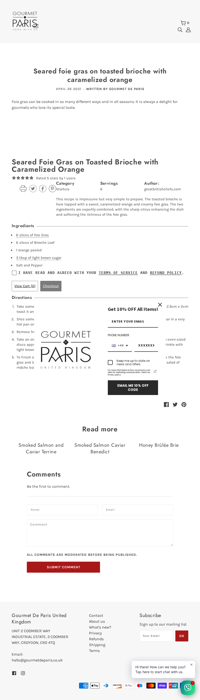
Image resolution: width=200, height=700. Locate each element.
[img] (180, 29)
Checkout (51, 286)
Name (36, 509)
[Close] (160, 304)
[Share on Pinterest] (184, 404)
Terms (94, 650)
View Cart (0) (24, 286)
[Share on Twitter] (175, 404)
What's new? (100, 627)
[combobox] (120, 346)
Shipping (97, 644)
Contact (96, 615)
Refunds (96, 639)
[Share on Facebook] (166, 404)
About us (97, 621)
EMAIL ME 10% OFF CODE (133, 387)
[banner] (25, 20)
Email (111, 509)
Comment (40, 524)
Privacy (95, 633)
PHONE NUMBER (118, 335)
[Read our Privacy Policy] (155, 371)
